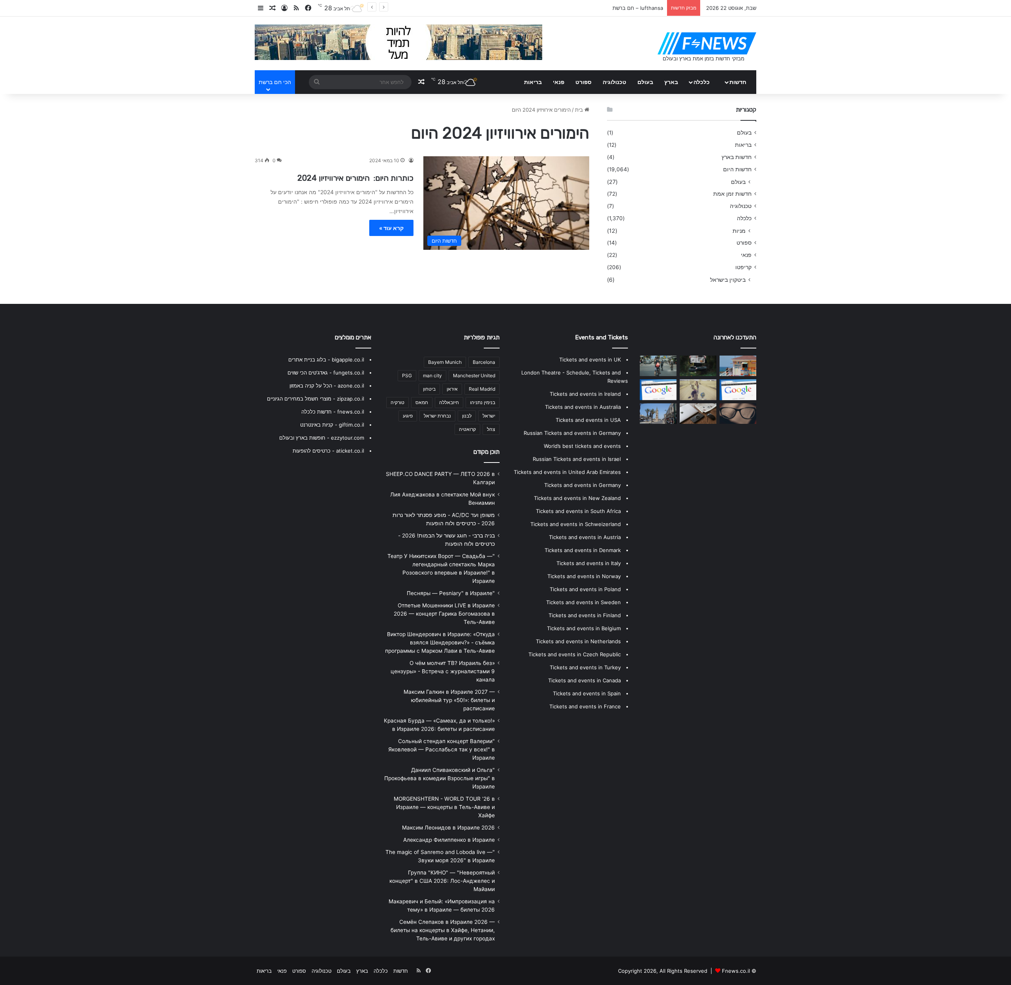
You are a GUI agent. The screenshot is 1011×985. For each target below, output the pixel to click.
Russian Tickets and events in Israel (577, 459)
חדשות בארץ (737, 157)
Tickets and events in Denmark (583, 550)
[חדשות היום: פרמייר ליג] (658, 389)
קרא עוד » (391, 228)
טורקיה (397, 402)
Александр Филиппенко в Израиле (449, 840)
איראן (452, 389)
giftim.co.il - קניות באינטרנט (332, 424)
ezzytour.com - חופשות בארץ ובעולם (321, 437)
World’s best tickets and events (582, 446)
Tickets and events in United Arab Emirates (567, 472)
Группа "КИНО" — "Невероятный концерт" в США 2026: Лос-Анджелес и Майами (442, 880)
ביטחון (429, 389)
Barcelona (484, 362)
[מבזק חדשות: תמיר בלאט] (658, 413)
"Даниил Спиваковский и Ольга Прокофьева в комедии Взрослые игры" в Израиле (439, 778)
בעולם (645, 82)
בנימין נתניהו (482, 402)
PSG (407, 375)
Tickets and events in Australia (583, 407)
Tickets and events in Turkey (585, 667)
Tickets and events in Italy (588, 563)
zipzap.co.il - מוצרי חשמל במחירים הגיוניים (315, 398)
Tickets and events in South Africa (578, 511)
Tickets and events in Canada (584, 680)
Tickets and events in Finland (585, 615)
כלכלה (701, 82)
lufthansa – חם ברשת (638, 8)
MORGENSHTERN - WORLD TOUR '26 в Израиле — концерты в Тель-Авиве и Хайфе (444, 807)
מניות (739, 230)
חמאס (421, 402)
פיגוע (408, 416)
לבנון (467, 416)
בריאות (533, 82)
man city (432, 375)
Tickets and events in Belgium (584, 628)
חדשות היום (737, 169)
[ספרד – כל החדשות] (698, 389)
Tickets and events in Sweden (583, 602)
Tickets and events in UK (590, 359)
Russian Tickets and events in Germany (572, 433)
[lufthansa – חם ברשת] (658, 366)
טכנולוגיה (614, 82)
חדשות (737, 82)
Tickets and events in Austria (585, 537)
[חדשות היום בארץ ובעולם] (707, 43)
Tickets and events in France (585, 706)
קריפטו (743, 267)
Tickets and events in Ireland (585, 394)
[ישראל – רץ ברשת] (698, 366)
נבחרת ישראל (437, 416)
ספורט (583, 82)
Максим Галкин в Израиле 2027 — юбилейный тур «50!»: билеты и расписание (449, 700)
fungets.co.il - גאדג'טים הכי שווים (326, 372)
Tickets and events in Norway (584, 576)
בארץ (671, 82)
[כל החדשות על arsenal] (738, 389)
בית (579, 110)
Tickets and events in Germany (582, 485)
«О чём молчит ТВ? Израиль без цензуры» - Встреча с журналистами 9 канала (443, 671)
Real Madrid (482, 389)
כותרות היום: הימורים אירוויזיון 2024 (355, 178)
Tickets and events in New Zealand (577, 498)
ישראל (489, 416)
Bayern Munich (445, 362)
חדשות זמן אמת (732, 194)
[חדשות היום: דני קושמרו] (738, 413)
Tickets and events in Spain (587, 693)
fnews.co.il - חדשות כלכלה (332, 411)
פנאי (558, 82)
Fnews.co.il (736, 971)
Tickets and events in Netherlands (578, 641)
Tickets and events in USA (588, 420)
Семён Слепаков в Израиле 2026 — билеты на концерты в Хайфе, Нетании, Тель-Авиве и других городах (443, 930)
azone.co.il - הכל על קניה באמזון (326, 385)
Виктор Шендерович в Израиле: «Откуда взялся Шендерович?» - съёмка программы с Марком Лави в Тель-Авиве (440, 642)
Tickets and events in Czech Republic (574, 654)
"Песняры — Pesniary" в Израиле (451, 593)
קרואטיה (467, 429)
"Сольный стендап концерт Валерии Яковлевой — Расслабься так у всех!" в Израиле (441, 749)
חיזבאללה (449, 402)
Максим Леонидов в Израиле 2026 (448, 827)
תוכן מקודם (487, 451)
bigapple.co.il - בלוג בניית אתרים (326, 359)
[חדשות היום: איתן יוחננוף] (738, 366)
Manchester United (474, 375)
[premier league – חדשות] (698, 413)
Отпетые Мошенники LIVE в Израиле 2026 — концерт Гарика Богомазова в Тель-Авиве (444, 613)
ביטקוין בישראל (728, 279)
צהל (491, 429)
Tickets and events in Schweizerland (575, 524)
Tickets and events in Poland (585, 589)
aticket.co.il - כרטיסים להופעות (328, 451)
